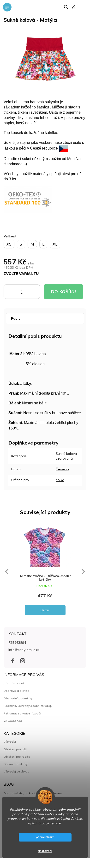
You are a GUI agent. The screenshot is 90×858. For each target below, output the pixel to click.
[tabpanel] (45, 571)
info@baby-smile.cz (24, 650)
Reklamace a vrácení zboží (22, 713)
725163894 (17, 642)
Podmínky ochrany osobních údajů (28, 706)
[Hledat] (66, 7)
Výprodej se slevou (16, 771)
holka (60, 480)
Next (83, 571)
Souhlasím (47, 837)
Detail (45, 610)
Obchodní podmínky (18, 698)
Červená (62, 469)
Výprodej (10, 741)
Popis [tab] (15, 318)
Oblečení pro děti (15, 749)
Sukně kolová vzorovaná (66, 455)
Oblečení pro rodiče (17, 756)
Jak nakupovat (14, 683)
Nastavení (45, 851)
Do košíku (28, 292)
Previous (6, 572)
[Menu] (7, 7)
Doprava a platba (16, 690)
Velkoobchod (13, 721)
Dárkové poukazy (16, 764)
